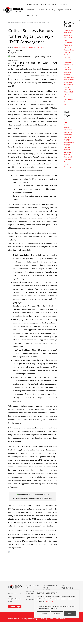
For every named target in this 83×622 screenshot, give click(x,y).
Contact (68, 10)
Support (60, 10)
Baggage (67, 140)
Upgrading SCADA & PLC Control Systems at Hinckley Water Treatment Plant (69, 97)
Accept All (70, 614)
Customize (43, 614)
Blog (53, 10)
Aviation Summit (32, 4)
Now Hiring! (15, 606)
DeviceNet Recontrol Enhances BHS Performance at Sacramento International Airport (69, 79)
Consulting (67, 167)
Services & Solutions (47, 4)
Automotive (68, 137)
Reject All (57, 614)
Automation (68, 132)
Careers (41, 10)
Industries (62, 4)
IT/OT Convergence (33, 47)
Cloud (66, 164)
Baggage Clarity (69, 142)
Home (10, 22)
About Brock (31, 15)
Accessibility (43, 619)
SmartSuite (31, 10)
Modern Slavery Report (57, 619)
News (48, 10)
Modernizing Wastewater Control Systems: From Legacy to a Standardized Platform (69, 49)
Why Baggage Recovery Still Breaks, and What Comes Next (68, 35)
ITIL (42, 47)
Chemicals (67, 162)
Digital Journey (19, 47)
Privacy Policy (50, 601)
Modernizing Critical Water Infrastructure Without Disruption (68, 65)
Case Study (67, 159)
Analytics (67, 125)
